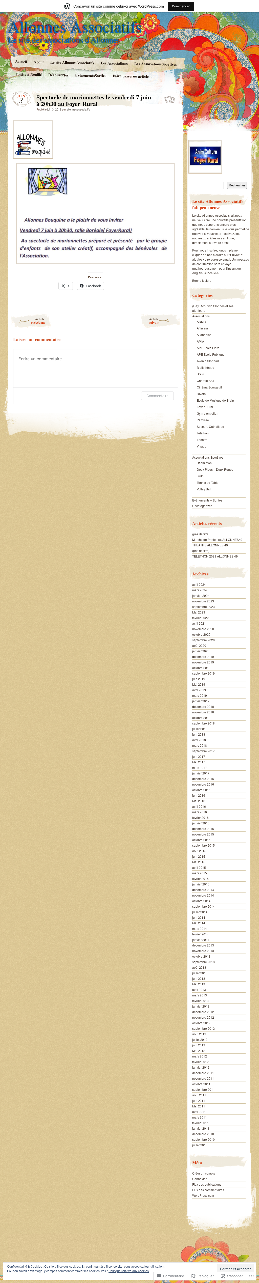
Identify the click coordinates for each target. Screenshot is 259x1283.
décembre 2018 (203, 706)
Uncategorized (202, 506)
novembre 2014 (203, 895)
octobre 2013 (201, 956)
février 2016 (200, 817)
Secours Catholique (210, 426)
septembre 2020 (203, 640)
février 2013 (200, 1000)
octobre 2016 (201, 790)
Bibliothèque (205, 367)
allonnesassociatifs (78, 109)
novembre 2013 (203, 951)
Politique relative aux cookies (129, 1271)
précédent (38, 320)
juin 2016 (198, 795)
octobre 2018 (201, 717)
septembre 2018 (203, 723)
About (38, 62)
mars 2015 (199, 873)
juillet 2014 (199, 912)
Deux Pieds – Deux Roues (215, 469)
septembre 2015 (203, 845)
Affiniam (202, 328)
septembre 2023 (203, 606)
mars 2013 (199, 995)
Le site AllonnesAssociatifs (72, 62)
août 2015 (199, 851)
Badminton (204, 463)
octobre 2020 (201, 634)
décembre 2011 (203, 1073)
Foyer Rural (205, 407)
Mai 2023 (198, 612)
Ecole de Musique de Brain (215, 400)
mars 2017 (199, 767)
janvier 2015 (200, 884)
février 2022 (200, 618)
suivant (154, 320)
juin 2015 (198, 856)
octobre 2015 (201, 840)
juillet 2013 (199, 973)
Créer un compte (203, 1173)
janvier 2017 (200, 773)
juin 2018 (198, 734)
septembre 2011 (203, 1089)
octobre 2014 (201, 901)
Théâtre (202, 439)
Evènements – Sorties (207, 500)
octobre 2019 (201, 667)
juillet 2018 (199, 729)
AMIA (200, 341)
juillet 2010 (199, 1145)
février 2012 (200, 1061)
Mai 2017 (198, 762)
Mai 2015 (198, 862)
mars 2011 (199, 1117)
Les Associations (114, 63)
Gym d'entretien (207, 413)
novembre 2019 (203, 662)
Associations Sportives (207, 457)
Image (170, 98)
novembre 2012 (203, 1017)
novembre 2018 (203, 712)
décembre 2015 (203, 828)
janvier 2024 (200, 595)
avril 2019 (199, 690)
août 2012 (199, 1034)
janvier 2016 (200, 823)
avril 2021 (199, 623)
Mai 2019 (198, 684)
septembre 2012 (203, 1028)
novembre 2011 (203, 1078)
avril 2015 (199, 867)
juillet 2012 (199, 1039)
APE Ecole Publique (211, 354)
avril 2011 (199, 1111)
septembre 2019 (203, 673)
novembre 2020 (203, 629)
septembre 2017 (203, 751)
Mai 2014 (198, 923)
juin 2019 (198, 679)
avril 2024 (199, 584)
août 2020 (199, 645)
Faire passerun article (131, 76)
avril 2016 (199, 806)
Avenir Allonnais (208, 361)
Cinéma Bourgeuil (209, 387)
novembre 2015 (203, 834)
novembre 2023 (203, 601)
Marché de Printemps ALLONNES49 (217, 539)
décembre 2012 (203, 1012)
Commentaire (157, 396)
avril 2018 (199, 740)
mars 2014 (199, 928)
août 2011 (199, 1095)
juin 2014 (198, 917)
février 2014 (200, 934)
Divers (201, 394)
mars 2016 (199, 812)
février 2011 (200, 1123)
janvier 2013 (200, 1006)
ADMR (201, 321)
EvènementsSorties (90, 75)
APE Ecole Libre (208, 348)
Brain (200, 374)
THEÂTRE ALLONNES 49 (210, 545)
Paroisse (203, 420)
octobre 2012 (201, 1023)
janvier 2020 (200, 651)
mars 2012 (199, 1056)
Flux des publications (206, 1184)
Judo (200, 476)
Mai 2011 (198, 1106)
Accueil (21, 61)
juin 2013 (198, 978)
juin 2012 (198, 1045)
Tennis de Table (208, 482)
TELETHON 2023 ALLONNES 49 (215, 556)
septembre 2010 (203, 1139)
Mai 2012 (198, 1050)
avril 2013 (199, 989)
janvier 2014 (200, 939)
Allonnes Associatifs (75, 26)
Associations (201, 316)
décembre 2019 (203, 656)
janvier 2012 (200, 1067)
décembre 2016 (203, 778)
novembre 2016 (203, 784)
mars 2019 (199, 695)
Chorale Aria (205, 380)
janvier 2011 (200, 1128)
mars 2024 (199, 590)
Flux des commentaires (208, 1190)
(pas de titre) (200, 534)
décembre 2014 (203, 889)
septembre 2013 (203, 962)
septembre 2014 (203, 906)
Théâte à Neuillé (28, 74)
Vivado (201, 446)
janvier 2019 (200, 701)
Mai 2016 (198, 801)
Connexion (199, 1179)
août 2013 (199, 967)
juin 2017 (198, 756)
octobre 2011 (201, 1084)
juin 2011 (198, 1100)
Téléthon (203, 433)
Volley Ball (204, 489)
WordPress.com (203, 1195)
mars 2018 (199, 745)
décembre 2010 (203, 1134)
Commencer (181, 6)
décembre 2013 (203, 945)
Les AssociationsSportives (155, 64)
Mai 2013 (198, 984)
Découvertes (58, 74)
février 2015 (200, 878)
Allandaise (204, 334)
